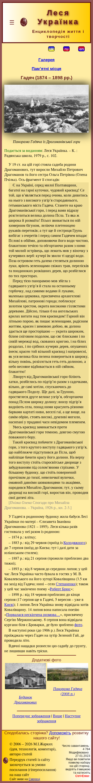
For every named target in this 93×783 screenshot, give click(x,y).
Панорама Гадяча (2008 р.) (67, 691)
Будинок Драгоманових (25, 699)
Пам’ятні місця (46, 68)
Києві (9, 604)
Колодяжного (74, 542)
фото (78, 624)
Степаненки (66, 583)
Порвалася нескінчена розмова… (33, 614)
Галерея (46, 59)
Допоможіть (60, 732)
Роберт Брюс (60, 588)
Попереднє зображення (31, 715)
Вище (57, 715)
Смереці (34, 779)
